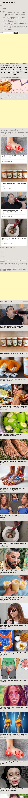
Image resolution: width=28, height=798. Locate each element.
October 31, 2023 (4, 81)
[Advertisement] (14, 53)
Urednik (9, 81)
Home (4, 6)
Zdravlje (4, 8)
